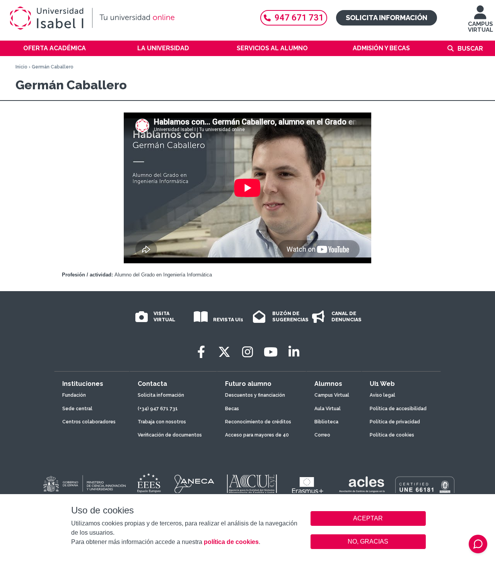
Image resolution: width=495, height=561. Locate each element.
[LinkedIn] (293, 352)
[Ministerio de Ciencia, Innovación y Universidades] (83, 484)
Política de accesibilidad (398, 408)
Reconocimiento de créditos (258, 422)
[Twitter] (224, 352)
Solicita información (386, 18)
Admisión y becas (381, 48)
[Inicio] (127, 18)
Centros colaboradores (89, 422)
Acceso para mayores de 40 (257, 435)
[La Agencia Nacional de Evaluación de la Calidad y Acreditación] (194, 484)
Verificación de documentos (170, 435)
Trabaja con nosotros (162, 422)
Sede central (77, 408)
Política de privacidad (395, 422)
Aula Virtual (327, 408)
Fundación (74, 395)
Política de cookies (392, 435)
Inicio (21, 67)
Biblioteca (326, 422)
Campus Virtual (331, 395)
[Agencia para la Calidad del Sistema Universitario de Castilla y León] (252, 484)
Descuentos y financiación (255, 395)
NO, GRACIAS (368, 541)
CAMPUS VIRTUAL (480, 26)
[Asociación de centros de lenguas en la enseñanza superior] (361, 486)
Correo (322, 435)
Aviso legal (382, 395)
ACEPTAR (368, 518)
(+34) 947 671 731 (158, 408)
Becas (232, 408)
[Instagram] (247, 352)
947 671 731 (299, 17)
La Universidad (163, 48)
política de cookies (231, 542)
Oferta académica (54, 48)
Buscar (470, 48)
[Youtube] (271, 352)
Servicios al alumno (272, 48)
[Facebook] (201, 352)
